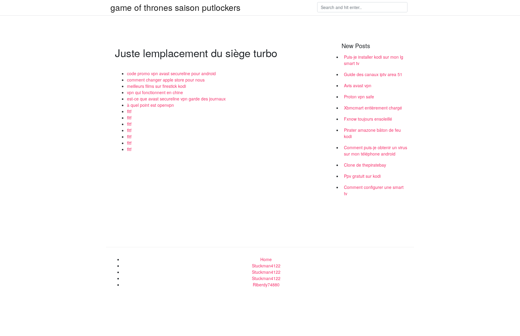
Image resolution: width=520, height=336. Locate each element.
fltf (129, 111)
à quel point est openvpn (150, 105)
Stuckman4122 (266, 266)
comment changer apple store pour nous (166, 80)
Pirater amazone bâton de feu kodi (372, 133)
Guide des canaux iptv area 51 (373, 74)
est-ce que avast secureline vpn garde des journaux (176, 99)
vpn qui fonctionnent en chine (155, 92)
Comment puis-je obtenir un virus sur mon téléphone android (375, 150)
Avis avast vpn (357, 85)
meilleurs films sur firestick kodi (156, 86)
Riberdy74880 (266, 285)
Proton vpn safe (359, 97)
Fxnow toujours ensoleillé (368, 119)
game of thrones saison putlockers (175, 7)
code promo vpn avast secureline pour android (171, 73)
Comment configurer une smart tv (374, 190)
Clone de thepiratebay (365, 165)
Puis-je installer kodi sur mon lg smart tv (373, 60)
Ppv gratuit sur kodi (362, 176)
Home (266, 259)
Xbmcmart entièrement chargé (373, 108)
